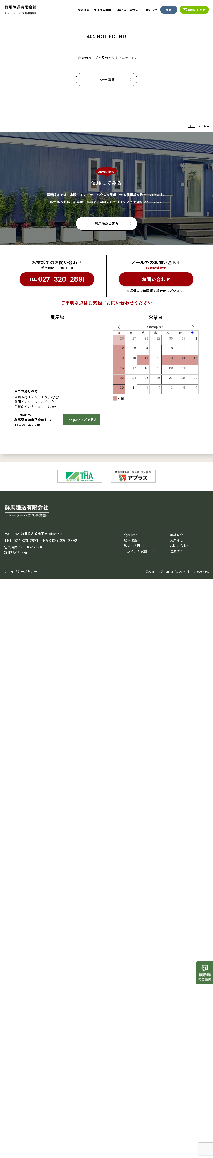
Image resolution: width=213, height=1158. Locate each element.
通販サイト (178, 551)
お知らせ (151, 10)
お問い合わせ (197, 10)
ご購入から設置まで (128, 10)
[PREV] (117, 327)
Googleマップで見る (81, 419)
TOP (191, 125)
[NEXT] (195, 327)
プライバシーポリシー (20, 571)
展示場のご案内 (106, 223)
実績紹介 (176, 535)
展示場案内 (132, 540)
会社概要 (83, 10)
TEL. (57, 279)
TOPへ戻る (106, 79)
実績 (169, 10)
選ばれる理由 (102, 10)
